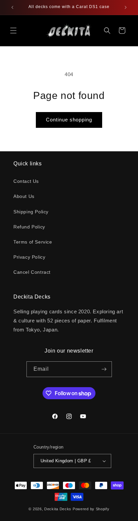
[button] (13, 30)
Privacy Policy (29, 257)
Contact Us (26, 181)
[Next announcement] (125, 7)
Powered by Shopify (91, 509)
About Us (23, 196)
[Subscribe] (104, 369)
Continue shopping (69, 119)
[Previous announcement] (12, 7)
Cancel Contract (32, 272)
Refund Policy (29, 226)
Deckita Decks (57, 509)
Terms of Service (32, 242)
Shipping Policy (31, 211)
